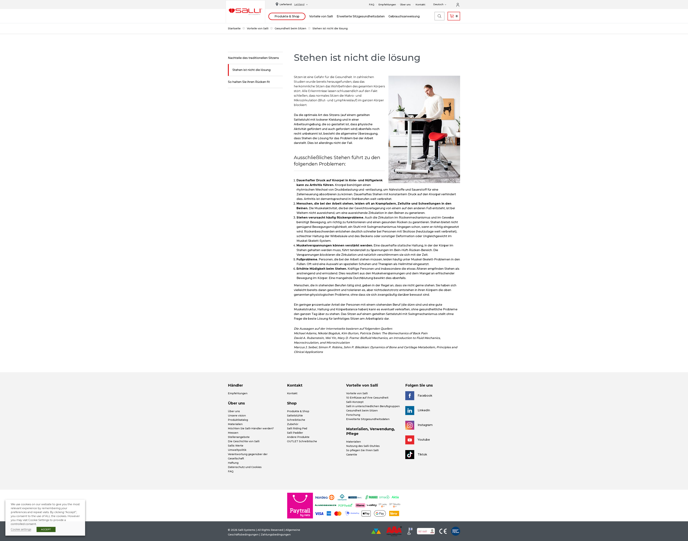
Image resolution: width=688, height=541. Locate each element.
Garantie (351, 454)
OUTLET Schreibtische (302, 441)
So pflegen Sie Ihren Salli (362, 450)
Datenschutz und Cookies (245, 467)
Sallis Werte (235, 445)
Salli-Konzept (355, 402)
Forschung (353, 414)
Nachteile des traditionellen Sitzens (253, 58)
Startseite (234, 28)
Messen (233, 432)
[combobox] (300, 4)
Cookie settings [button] (21, 529)
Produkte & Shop (286, 16)
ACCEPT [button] (46, 529)
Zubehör (292, 424)
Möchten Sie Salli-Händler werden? (251, 428)
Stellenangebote (239, 437)
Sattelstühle (295, 415)
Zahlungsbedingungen (276, 534)
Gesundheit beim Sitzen (290, 28)
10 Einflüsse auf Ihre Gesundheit (367, 397)
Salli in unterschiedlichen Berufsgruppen (373, 406)
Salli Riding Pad (297, 428)
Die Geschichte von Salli (243, 441)
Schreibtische (296, 419)
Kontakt (420, 4)
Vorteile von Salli (321, 16)
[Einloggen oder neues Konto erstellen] (459, 4)
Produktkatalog (238, 419)
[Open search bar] (439, 16)
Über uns (405, 4)
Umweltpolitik (237, 450)
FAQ (371, 4)
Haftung (233, 462)
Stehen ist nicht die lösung (251, 70)
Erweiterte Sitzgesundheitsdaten (361, 16)
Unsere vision (237, 415)
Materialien (235, 424)
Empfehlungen (387, 4)
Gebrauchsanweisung (404, 16)
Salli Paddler (295, 432)
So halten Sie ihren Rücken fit (249, 82)
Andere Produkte (298, 437)
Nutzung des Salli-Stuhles (363, 446)
